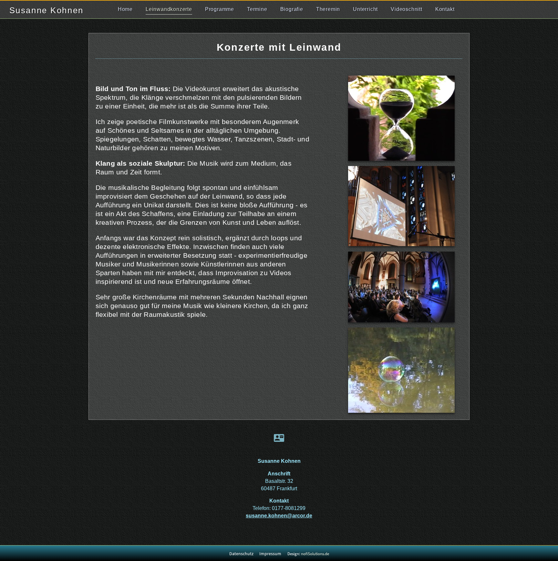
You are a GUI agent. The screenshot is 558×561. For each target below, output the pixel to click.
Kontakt (445, 9)
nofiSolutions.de (315, 553)
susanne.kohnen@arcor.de (279, 515)
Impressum (270, 553)
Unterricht (365, 9)
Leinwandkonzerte (169, 9)
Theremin (328, 9)
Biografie (291, 9)
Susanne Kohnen (46, 10)
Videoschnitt (406, 9)
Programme (219, 9)
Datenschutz (241, 553)
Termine (257, 9)
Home (125, 9)
